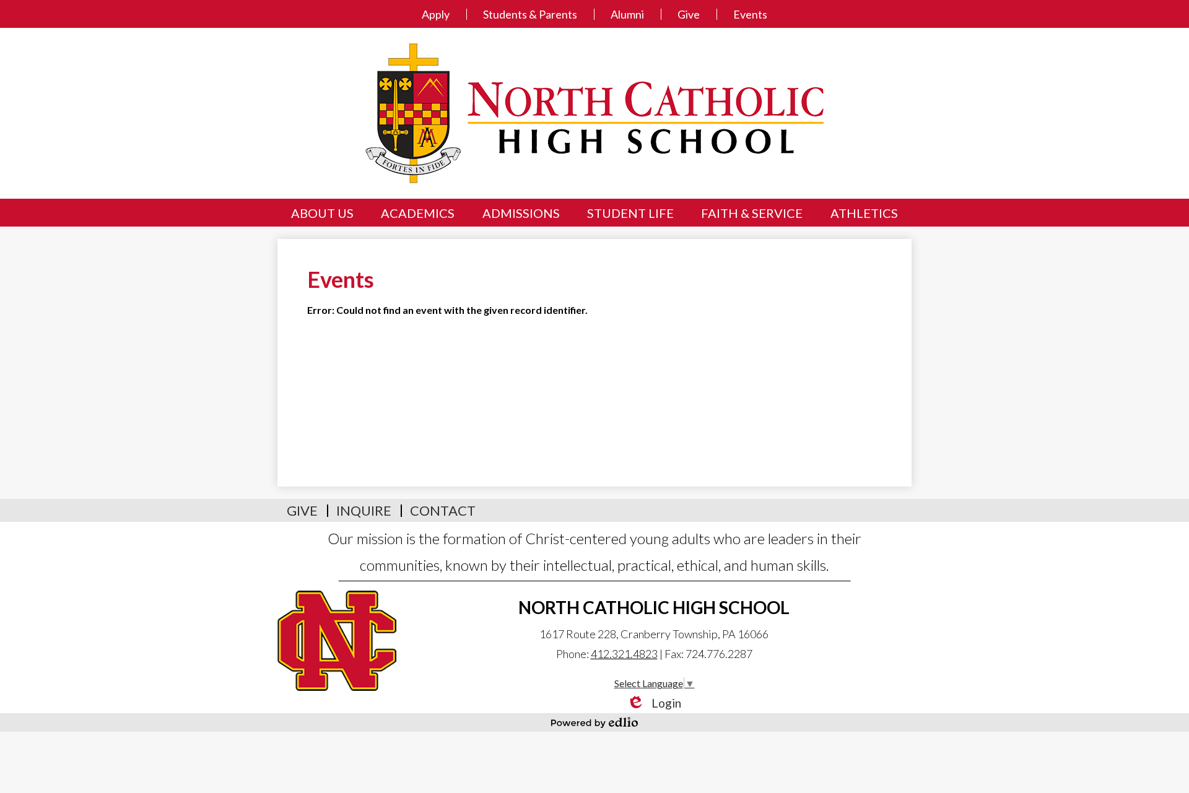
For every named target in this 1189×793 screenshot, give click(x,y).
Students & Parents (530, 14)
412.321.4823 (624, 654)
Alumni (627, 14)
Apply (436, 14)
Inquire (363, 510)
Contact (443, 510)
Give (688, 14)
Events (750, 14)
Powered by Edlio (594, 722)
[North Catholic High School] (594, 113)
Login (654, 703)
